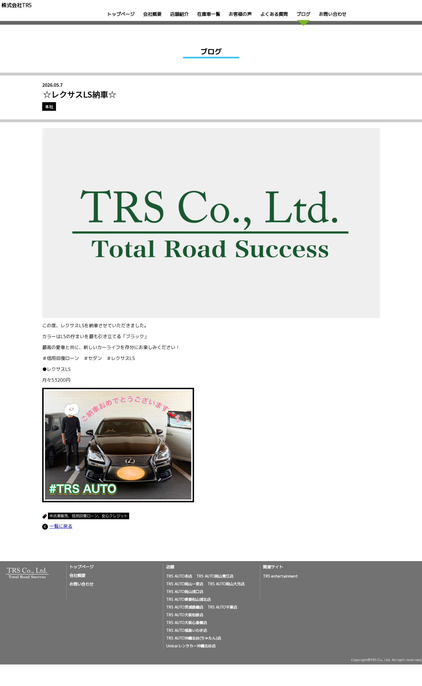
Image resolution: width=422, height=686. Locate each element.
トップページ (121, 14)
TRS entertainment (280, 576)
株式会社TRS (16, 5)
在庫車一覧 (208, 14)
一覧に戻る (60, 526)
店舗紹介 (179, 14)
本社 (49, 106)
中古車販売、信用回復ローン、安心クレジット (88, 515)
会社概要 (152, 14)
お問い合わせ (332, 14)
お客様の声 (240, 14)
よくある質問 (274, 14)
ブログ (303, 14)
